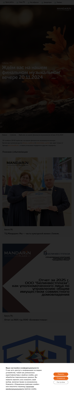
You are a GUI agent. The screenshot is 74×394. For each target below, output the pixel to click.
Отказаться (61, 378)
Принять (61, 374)
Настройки (61, 382)
